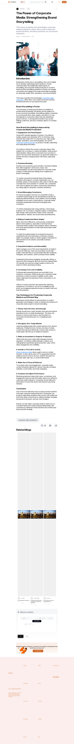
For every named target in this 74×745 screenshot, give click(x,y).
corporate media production (26, 143)
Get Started (38, 651)
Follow (28, 8)
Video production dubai (24, 352)
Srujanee (10, 673)
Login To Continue (36, 621)
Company (24, 665)
